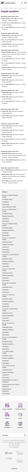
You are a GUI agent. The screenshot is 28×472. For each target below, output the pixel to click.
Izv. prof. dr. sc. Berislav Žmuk (10, 309)
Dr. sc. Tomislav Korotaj (8, 365)
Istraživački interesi (7, 199)
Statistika (11, 8)
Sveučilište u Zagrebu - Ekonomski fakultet (8, 3)
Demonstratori (6, 393)
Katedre (6, 8)
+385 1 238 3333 (15, 443)
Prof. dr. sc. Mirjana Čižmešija (10, 195)
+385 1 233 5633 (15, 445)
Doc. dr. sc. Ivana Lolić (8, 323)
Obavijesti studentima (8, 216)
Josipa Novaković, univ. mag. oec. (11, 384)
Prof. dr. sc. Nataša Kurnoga (9, 223)
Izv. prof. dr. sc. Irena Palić (9, 283)
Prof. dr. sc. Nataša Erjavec (9, 209)
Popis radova (5, 204)
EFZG (2, 8)
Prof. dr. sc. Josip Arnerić (8, 238)
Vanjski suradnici (22, 8)
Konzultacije (5, 202)
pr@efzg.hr (16, 447)
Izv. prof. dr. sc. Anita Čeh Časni (10, 254)
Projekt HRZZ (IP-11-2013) (9, 207)
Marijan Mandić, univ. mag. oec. (10, 380)
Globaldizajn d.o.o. (14, 469)
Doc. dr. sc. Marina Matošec (9, 337)
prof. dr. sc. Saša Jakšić (8, 269)
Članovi (16, 8)
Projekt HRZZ (5, 252)
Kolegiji (4, 197)
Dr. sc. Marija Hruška (7, 351)
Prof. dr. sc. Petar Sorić (8, 294)
